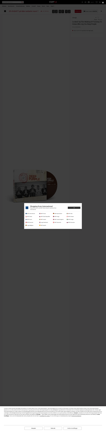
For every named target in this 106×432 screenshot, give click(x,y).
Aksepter (33, 428)
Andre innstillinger (72, 428)
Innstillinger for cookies (45, 416)
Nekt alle (53, 428)
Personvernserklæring (76, 416)
